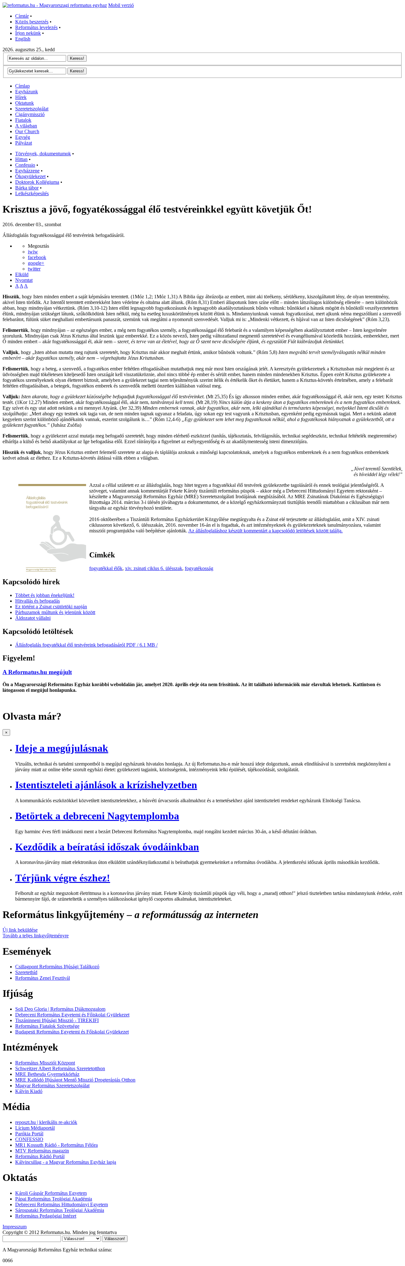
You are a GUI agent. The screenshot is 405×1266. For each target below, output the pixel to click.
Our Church (27, 131)
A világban (26, 125)
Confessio (25, 165)
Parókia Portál (29, 1133)
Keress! (77, 58)
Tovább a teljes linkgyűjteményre (36, 935)
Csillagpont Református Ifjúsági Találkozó (57, 966)
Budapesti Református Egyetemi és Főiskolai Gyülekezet (72, 1031)
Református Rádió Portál (40, 1156)
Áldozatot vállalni (33, 618)
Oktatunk (24, 103)
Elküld (21, 274)
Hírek (21, 97)
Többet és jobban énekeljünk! (44, 595)
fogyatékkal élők (105, 568)
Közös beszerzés (31, 21)
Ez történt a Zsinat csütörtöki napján (51, 606)
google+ (36, 263)
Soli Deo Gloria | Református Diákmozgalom (60, 1009)
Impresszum (15, 1226)
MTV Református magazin (42, 1150)
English (22, 38)
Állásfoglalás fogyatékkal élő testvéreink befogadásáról (86, 645)
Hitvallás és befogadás (37, 601)
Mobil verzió (121, 5)
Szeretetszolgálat (31, 108)
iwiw (33, 251)
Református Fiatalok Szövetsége (47, 1026)
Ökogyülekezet (30, 176)
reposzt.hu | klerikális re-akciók (46, 1122)
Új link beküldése (20, 930)
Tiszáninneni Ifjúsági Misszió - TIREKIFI (57, 1020)
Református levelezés (36, 27)
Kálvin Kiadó (28, 1091)
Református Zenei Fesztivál (42, 978)
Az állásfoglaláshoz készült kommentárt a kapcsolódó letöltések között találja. (265, 530)
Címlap (22, 86)
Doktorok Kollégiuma (37, 182)
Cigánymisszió (30, 114)
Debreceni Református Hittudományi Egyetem (61, 1204)
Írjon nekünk (28, 33)
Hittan (21, 159)
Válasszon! (114, 1238)
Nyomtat (24, 280)
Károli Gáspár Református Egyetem (51, 1193)
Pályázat (23, 143)
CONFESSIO (29, 1139)
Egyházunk (26, 91)
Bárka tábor (27, 187)
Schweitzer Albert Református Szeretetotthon (60, 1068)
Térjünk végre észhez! (62, 878)
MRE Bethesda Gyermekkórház (47, 1074)
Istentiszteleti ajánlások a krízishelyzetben (106, 785)
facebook (37, 257)
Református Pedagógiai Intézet (45, 1216)
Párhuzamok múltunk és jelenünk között (55, 612)
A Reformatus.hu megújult (37, 672)
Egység (22, 137)
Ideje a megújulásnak (61, 748)
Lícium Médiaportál (35, 1128)
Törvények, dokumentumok (43, 153)
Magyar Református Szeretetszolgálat (52, 1085)
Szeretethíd (26, 972)
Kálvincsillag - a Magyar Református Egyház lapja (65, 1162)
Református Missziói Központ (45, 1062)
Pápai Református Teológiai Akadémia (53, 1198)
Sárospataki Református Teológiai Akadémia (59, 1210)
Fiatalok (23, 120)
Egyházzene (27, 170)
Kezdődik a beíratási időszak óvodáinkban (107, 847)
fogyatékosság (199, 568)
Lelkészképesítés (32, 193)
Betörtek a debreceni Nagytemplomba (97, 816)
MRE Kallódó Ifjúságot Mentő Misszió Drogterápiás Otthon (75, 1080)
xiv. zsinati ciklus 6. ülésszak (153, 568)
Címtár (22, 16)
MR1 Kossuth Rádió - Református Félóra (56, 1145)
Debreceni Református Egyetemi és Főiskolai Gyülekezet (72, 1014)
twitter (34, 268)
